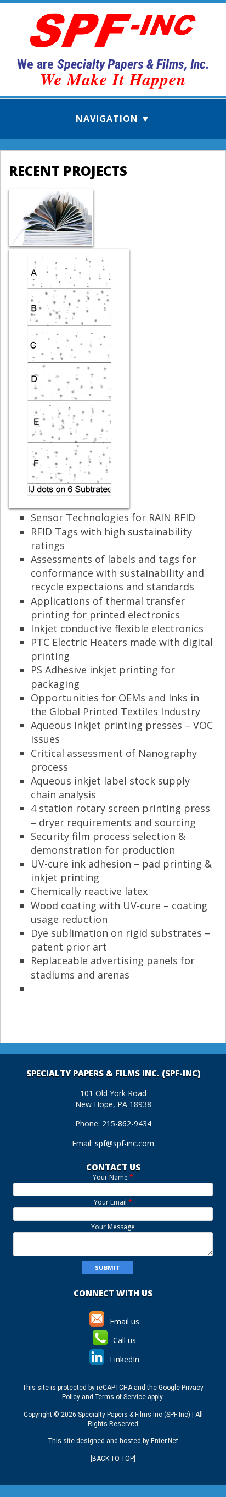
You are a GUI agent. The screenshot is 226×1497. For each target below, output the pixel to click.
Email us (123, 1321)
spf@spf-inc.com (124, 1143)
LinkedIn (123, 1359)
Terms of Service (120, 1397)
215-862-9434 (126, 1123)
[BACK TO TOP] (113, 1458)
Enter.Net (164, 1441)
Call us (123, 1340)
